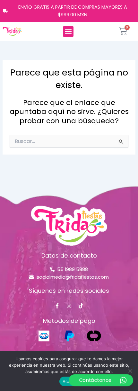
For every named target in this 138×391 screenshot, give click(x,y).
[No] (130, 371)
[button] (68, 31)
